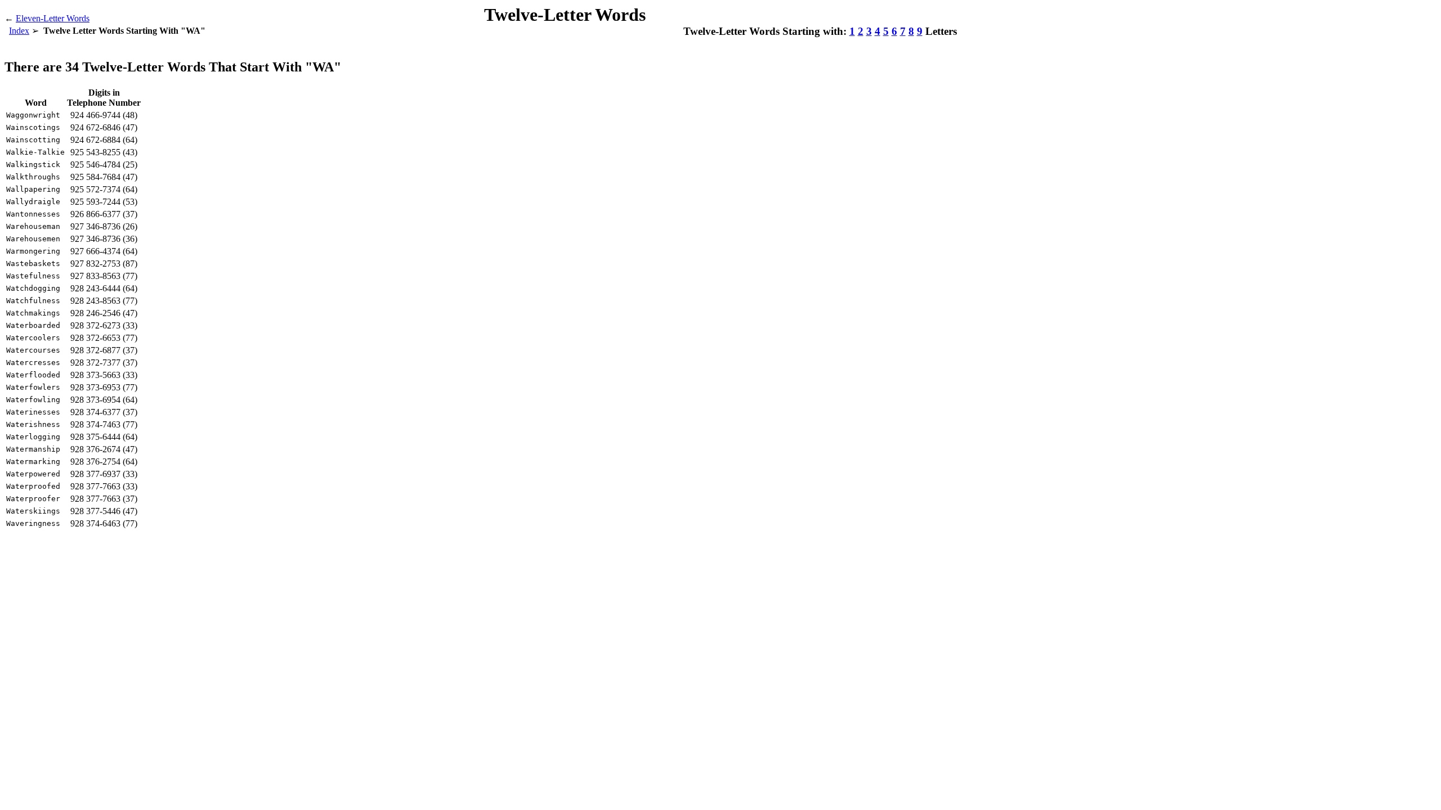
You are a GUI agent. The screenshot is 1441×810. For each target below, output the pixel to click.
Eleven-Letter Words (52, 18)
